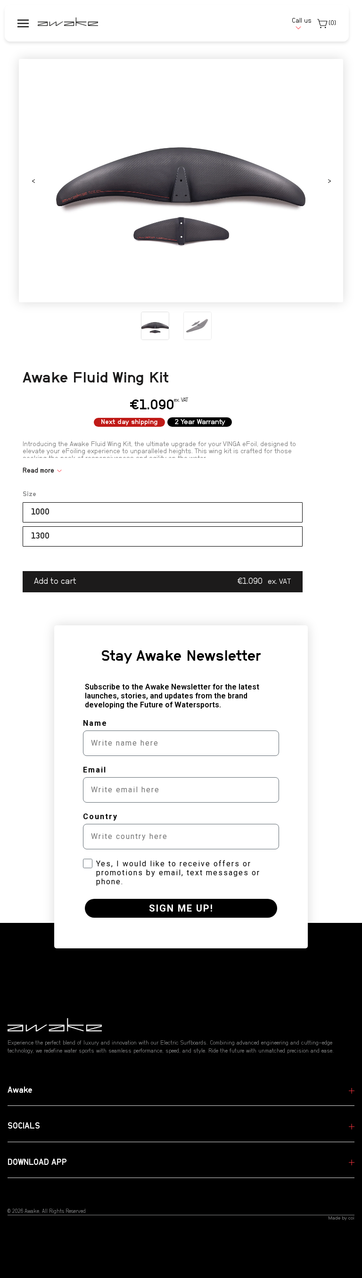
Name (95, 723)
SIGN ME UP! (181, 908)
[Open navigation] (23, 23)
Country (100, 816)
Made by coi (341, 1218)
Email (95, 769)
